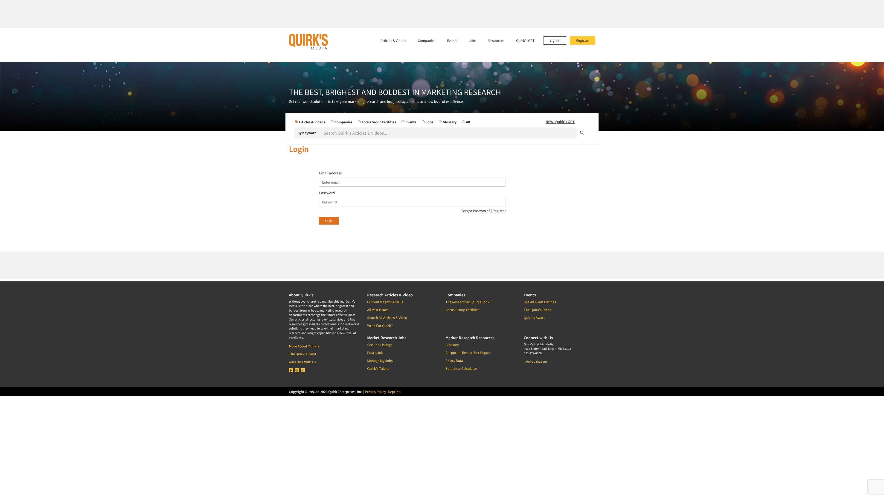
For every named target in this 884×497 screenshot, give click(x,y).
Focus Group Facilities (462, 309)
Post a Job (375, 352)
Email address (330, 173)
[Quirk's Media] (308, 41)
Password (327, 192)
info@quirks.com (535, 361)
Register (582, 40)
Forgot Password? (476, 210)
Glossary (452, 344)
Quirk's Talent (378, 368)
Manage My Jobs (380, 360)
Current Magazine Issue (385, 302)
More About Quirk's (304, 346)
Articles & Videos (393, 40)
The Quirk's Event (302, 354)
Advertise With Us (302, 362)
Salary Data (454, 360)
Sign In (555, 40)
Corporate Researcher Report (468, 352)
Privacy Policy (375, 391)
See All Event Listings (540, 302)
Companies (426, 40)
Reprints (394, 391)
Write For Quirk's (380, 325)
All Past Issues (378, 309)
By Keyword (307, 132)
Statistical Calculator (461, 368)
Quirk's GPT (525, 40)
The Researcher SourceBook (467, 302)
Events (452, 40)
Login (329, 221)
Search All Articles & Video (387, 317)
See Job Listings (379, 344)
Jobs (473, 40)
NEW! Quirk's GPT (560, 121)
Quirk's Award (535, 317)
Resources (496, 40)
